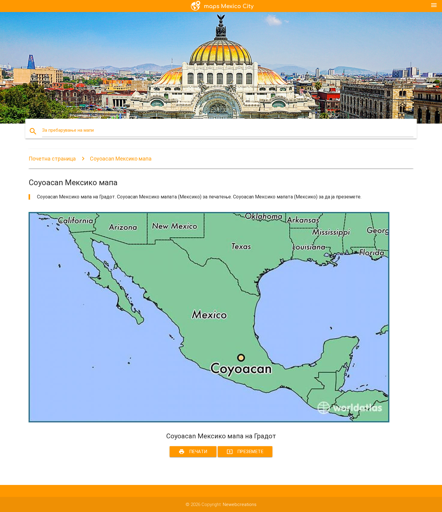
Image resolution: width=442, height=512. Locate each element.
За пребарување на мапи (68, 130)
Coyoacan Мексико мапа (121, 158)
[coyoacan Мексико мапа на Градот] (209, 421)
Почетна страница (52, 158)
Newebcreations (239, 504)
